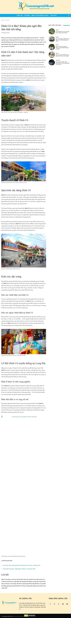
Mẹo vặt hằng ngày (40, 15)
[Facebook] (50, 604)
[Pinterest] (54, 604)
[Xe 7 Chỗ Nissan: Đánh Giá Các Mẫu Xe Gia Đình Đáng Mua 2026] (52, 39)
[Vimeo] (62, 604)
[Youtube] (67, 604)
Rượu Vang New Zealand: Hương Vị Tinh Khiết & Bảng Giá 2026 (62, 47)
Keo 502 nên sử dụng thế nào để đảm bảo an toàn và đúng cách (21, 565)
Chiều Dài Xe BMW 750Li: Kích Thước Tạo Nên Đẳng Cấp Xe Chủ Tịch (62, 63)
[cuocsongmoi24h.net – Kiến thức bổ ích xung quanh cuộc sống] (35, 7)
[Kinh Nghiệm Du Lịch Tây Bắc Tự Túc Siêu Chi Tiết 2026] (52, 31)
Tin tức (53, 15)
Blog (57, 30)
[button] (69, 15)
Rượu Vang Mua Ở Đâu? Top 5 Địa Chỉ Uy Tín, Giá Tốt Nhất (62, 55)
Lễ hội (27, 15)
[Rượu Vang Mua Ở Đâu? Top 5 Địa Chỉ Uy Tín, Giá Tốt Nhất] (52, 55)
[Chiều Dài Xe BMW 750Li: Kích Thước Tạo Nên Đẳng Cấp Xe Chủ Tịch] (52, 62)
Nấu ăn (20, 15)
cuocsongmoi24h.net (18, 616)
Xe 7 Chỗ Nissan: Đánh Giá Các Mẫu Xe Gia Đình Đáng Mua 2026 (62, 40)
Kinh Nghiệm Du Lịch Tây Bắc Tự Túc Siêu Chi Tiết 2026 (62, 32)
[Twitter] (58, 604)
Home (2, 20)
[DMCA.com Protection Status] (29, 616)
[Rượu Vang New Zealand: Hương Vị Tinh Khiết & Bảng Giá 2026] (52, 47)
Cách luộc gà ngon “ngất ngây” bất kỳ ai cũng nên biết (19, 569)
